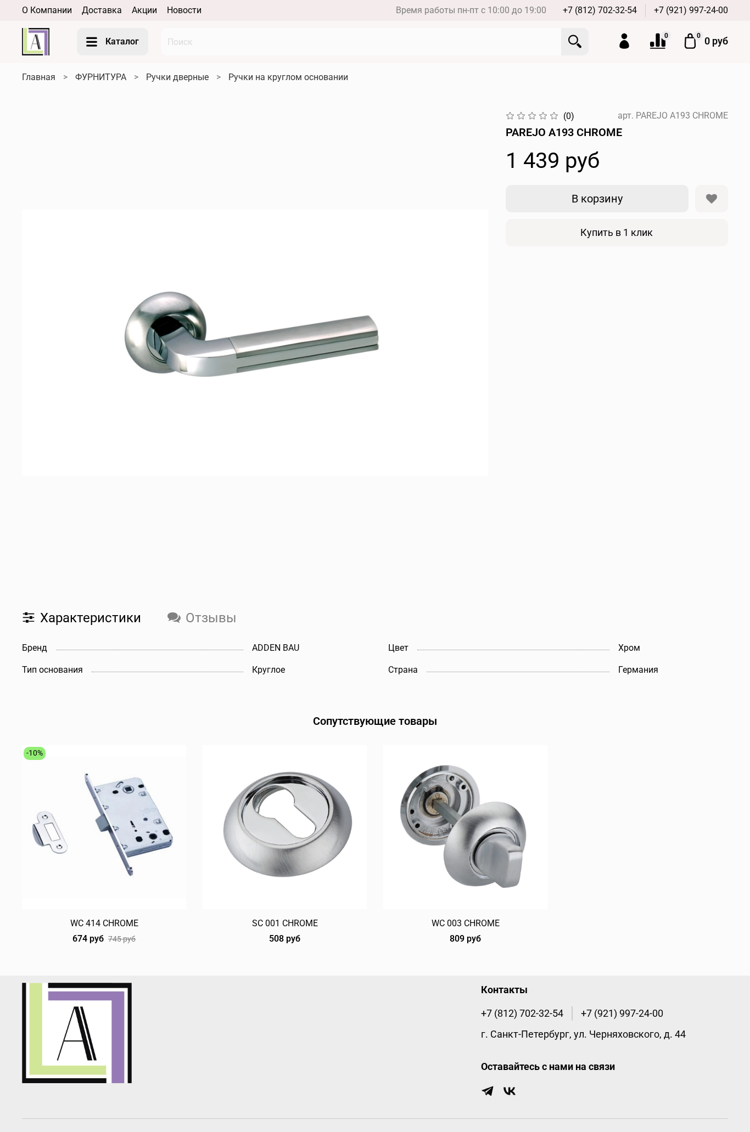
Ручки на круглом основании (288, 77)
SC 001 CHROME (285, 923)
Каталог (122, 41)
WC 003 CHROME (466, 923)
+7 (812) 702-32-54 (600, 10)
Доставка (102, 10)
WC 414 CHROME (104, 923)
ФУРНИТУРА (100, 77)
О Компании (47, 10)
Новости (184, 10)
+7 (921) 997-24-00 (691, 10)
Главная (38, 77)
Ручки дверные (177, 77)
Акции (144, 10)
